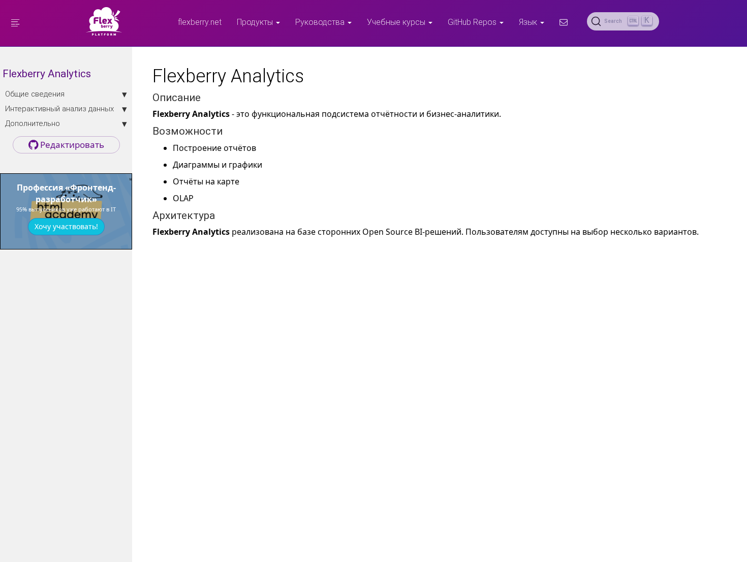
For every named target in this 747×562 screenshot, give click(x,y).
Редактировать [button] (71, 144)
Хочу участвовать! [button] (66, 226)
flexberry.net (200, 22)
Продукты (256, 22)
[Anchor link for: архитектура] (220, 214)
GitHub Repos (473, 22)
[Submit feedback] (563, 21)
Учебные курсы (397, 22)
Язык (529, 22)
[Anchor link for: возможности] (228, 129)
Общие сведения (35, 94)
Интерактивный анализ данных (59, 108)
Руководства (321, 22)
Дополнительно (32, 123)
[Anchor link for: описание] (206, 96)
